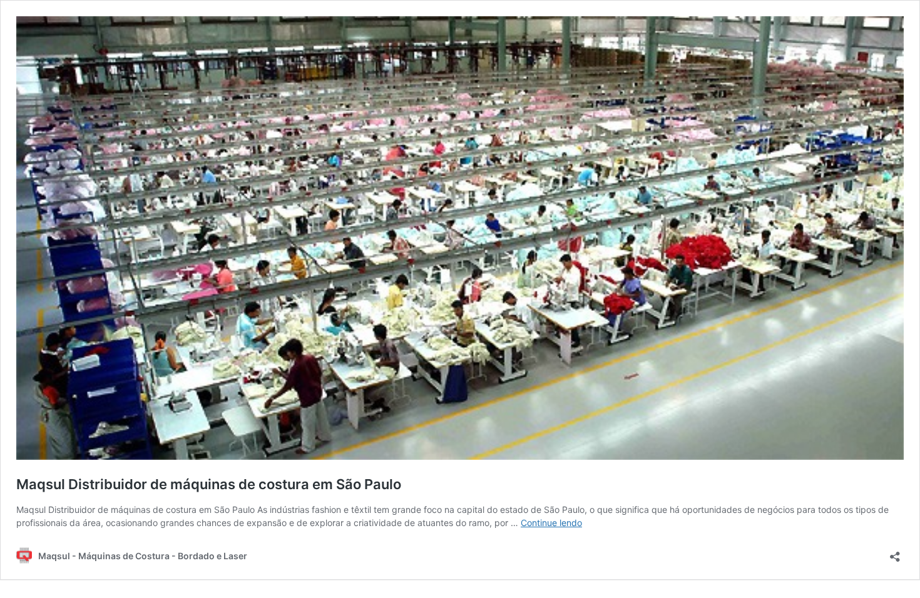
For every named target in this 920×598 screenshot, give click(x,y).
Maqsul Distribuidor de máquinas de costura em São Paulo (208, 484)
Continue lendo (551, 522)
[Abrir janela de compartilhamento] (895, 552)
